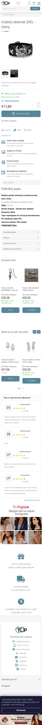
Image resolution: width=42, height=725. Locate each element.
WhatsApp (22, 653)
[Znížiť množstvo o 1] (38, 106)
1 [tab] (18, 388)
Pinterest (23, 669)
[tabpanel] (10, 289)
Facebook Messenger (23, 649)
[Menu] (39, 3)
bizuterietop (23, 661)
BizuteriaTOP (23, 657)
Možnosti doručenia (12, 101)
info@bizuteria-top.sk (23, 641)
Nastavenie (21, 710)
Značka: (5, 135)
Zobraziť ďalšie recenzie (31, 500)
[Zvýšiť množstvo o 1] (38, 103)
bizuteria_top (23, 665)
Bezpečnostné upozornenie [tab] (12, 249)
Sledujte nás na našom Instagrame (22, 512)
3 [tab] (23, 388)
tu (23, 705)
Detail (10, 310)
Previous (34, 332)
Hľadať (35, 8)
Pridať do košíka (23, 114)
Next (39, 332)
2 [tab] (21, 388)
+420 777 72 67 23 (23, 645)
